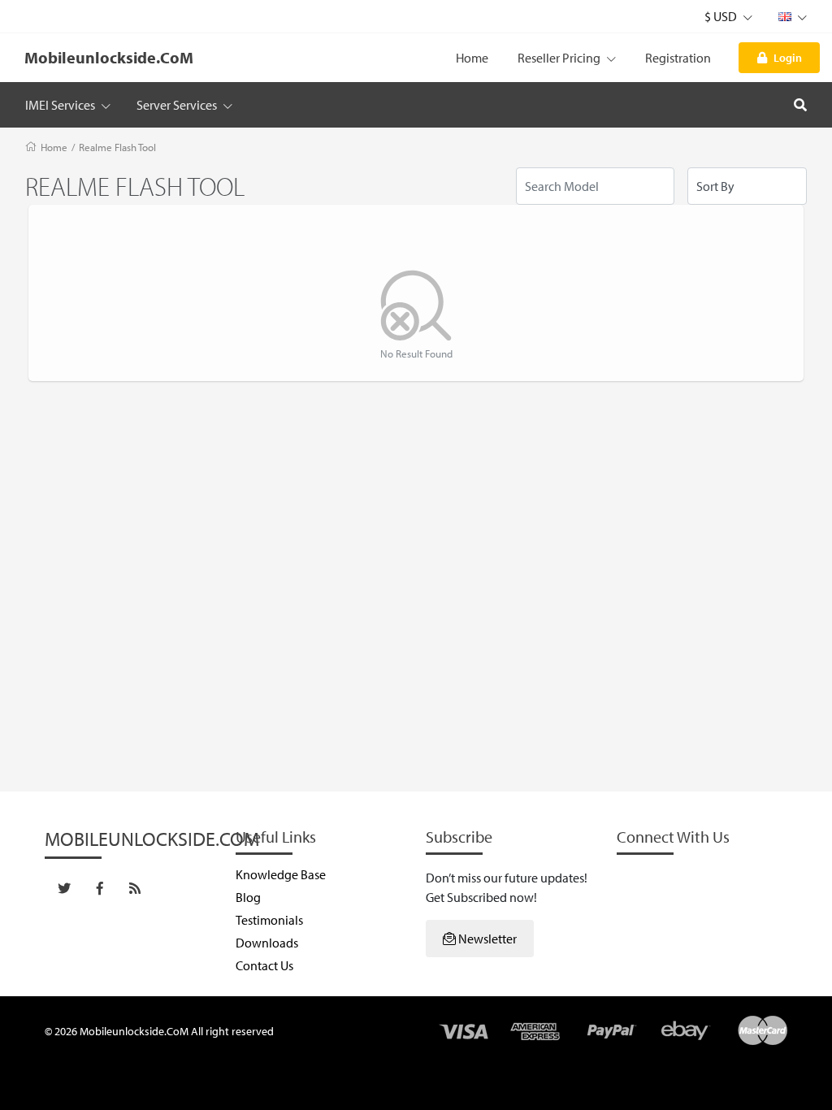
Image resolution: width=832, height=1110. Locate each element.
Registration (678, 58)
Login (788, 57)
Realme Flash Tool (117, 147)
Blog (248, 897)
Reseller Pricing (560, 58)
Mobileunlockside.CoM (108, 57)
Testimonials (269, 920)
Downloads (267, 942)
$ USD (721, 16)
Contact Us (264, 965)
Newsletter (486, 938)
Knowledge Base (281, 874)
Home (472, 58)
